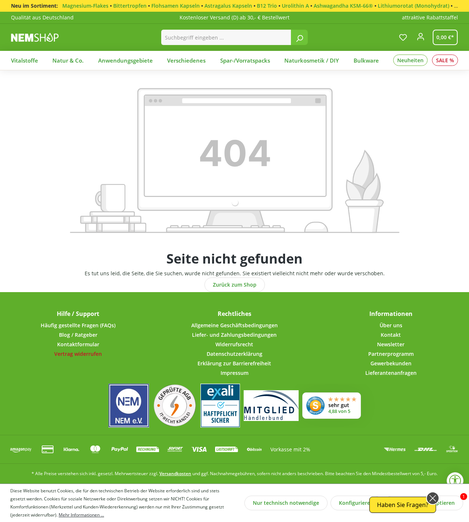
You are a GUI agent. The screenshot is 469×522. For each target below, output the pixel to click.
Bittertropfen (130, 5)
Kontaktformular (78, 344)
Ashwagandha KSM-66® (343, 5)
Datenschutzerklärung (234, 353)
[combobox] (226, 37)
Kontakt (391, 334)
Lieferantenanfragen (391, 372)
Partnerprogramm (391, 353)
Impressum (234, 372)
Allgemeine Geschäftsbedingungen (234, 325)
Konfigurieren (356, 502)
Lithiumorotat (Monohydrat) (413, 5)
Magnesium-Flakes (85, 5)
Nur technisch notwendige (286, 502)
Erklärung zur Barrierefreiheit (234, 363)
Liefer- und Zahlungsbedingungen (234, 334)
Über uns (391, 325)
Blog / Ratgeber (78, 334)
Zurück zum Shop (234, 284)
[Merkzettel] (403, 37)
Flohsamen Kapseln (175, 5)
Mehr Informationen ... (81, 515)
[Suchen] (299, 37)
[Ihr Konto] (420, 38)
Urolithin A (295, 5)
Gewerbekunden (390, 363)
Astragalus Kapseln (228, 5)
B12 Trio (267, 5)
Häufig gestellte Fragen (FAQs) (78, 325)
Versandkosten (175, 473)
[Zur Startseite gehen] (42, 37)
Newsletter (391, 344)
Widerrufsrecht (234, 344)
